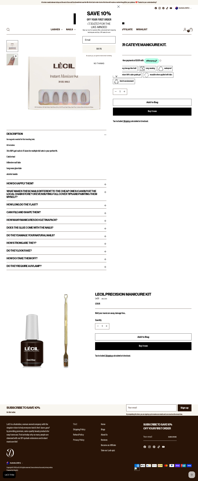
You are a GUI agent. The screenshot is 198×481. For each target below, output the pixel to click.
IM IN (99, 48)
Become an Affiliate (108, 445)
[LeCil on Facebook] (156, 8)
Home (103, 424)
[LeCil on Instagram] (159, 8)
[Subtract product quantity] (115, 92)
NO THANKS (99, 63)
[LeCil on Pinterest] (163, 8)
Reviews (104, 440)
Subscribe (172, 437)
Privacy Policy (78, 440)
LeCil (97, 298)
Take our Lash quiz (108, 450)
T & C (75, 424)
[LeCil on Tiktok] (167, 8)
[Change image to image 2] (12, 59)
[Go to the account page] (184, 29)
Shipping (126, 121)
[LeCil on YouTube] (171, 8)
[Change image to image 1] (12, 46)
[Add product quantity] (124, 92)
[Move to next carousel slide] (189, 388)
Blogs (103, 430)
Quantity (98, 320)
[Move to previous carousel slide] (182, 388)
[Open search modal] (8, 29)
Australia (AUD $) (184, 8)
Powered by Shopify (12, 470)
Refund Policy (78, 435)
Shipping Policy (79, 430)
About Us (104, 435)
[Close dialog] (118, 6)
